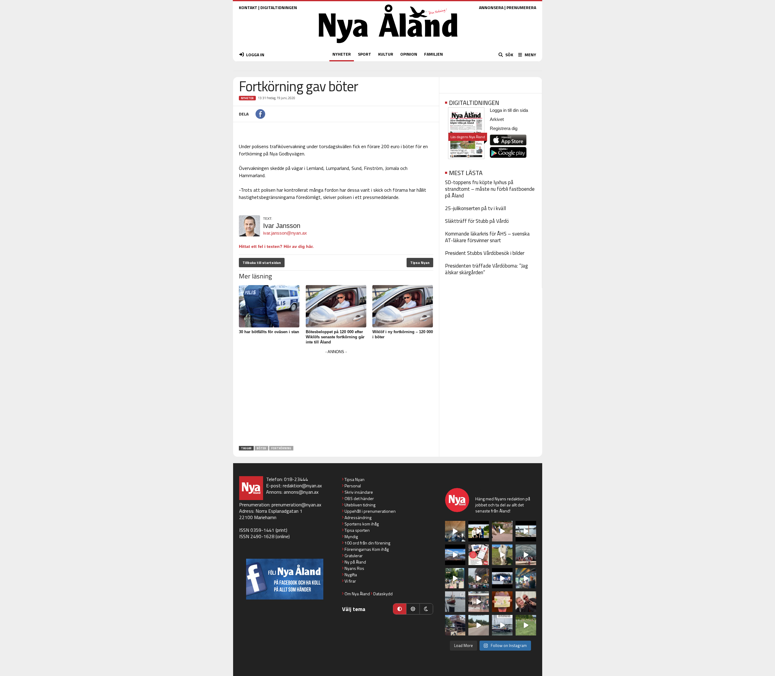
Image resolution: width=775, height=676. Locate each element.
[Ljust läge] (413, 608)
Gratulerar (354, 555)
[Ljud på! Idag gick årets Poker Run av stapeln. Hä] (502, 625)
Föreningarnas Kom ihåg (367, 549)
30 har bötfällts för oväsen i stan (269, 332)
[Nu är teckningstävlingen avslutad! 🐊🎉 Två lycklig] (502, 601)
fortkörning (281, 448)
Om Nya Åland (357, 593)
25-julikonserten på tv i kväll (475, 208)
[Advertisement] (336, 398)
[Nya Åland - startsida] (388, 44)
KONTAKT (248, 7)
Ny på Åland (355, 562)
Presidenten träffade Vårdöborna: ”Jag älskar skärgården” (486, 269)
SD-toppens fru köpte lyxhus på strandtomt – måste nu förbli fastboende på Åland (490, 189)
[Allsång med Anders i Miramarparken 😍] (502, 578)
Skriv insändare (359, 492)
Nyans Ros (354, 568)
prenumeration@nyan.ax (296, 504)
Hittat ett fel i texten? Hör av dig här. (276, 246)
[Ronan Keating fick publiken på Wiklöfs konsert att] (478, 578)
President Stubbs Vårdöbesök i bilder (484, 253)
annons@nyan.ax (301, 492)
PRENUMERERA (521, 7)
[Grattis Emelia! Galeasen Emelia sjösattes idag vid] (455, 601)
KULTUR (385, 54)
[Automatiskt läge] (399, 608)
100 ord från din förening (367, 543)
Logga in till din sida (509, 110)
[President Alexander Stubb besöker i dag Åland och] (502, 531)
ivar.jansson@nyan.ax (285, 233)
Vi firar (350, 581)
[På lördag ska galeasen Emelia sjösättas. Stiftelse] (455, 625)
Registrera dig (503, 128)
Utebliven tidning (360, 505)
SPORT (364, 54)
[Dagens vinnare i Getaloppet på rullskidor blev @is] (478, 625)
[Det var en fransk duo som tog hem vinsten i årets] (526, 531)
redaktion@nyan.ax (302, 485)
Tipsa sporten (357, 530)
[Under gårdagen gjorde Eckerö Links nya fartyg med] (455, 554)
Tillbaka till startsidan (261, 262)
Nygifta (351, 574)
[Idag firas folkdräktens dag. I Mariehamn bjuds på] (526, 554)
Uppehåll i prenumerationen (370, 511)
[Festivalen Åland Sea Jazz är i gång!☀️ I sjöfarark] (455, 531)
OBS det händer (359, 498)
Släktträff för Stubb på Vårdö (477, 221)
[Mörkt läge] (426, 608)
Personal (353, 486)
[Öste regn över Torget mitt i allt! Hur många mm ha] (478, 601)
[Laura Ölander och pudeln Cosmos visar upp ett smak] (526, 625)
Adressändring (358, 517)
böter (261, 448)
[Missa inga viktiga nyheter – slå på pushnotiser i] (478, 554)
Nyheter (247, 98)
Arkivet (497, 119)
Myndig (351, 536)
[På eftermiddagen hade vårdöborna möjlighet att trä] (478, 531)
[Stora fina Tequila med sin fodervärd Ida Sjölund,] (502, 554)
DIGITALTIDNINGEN (278, 7)
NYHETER (341, 54)
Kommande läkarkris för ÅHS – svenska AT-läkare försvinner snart (487, 237)
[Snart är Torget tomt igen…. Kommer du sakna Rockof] (455, 578)
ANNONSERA (491, 7)
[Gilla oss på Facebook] (284, 579)
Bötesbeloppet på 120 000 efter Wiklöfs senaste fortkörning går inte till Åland (335, 337)
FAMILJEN (433, 54)
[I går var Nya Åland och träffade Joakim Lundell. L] (526, 601)
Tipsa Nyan (420, 262)
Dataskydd (383, 593)
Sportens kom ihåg (362, 524)
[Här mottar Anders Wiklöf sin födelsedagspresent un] (526, 578)
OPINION (408, 54)
